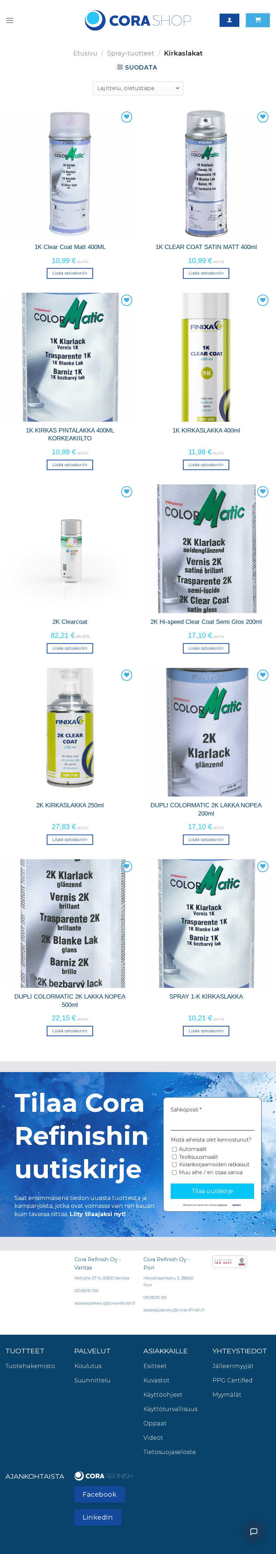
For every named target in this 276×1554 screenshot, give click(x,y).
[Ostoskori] (258, 20)
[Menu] (9, 20)
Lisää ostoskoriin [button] (69, 273)
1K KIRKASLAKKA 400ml (206, 430)
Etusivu (85, 53)
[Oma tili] (229, 20)
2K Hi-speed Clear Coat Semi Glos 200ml (206, 621)
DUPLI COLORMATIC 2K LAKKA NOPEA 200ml (206, 809)
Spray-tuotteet (130, 53)
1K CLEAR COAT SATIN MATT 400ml (206, 246)
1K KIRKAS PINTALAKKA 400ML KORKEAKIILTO (70, 434)
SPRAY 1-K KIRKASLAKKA (206, 996)
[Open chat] (253, 1532)
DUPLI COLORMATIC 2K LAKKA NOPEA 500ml (69, 1000)
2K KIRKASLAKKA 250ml (70, 805)
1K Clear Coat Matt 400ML (70, 246)
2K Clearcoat (69, 621)
